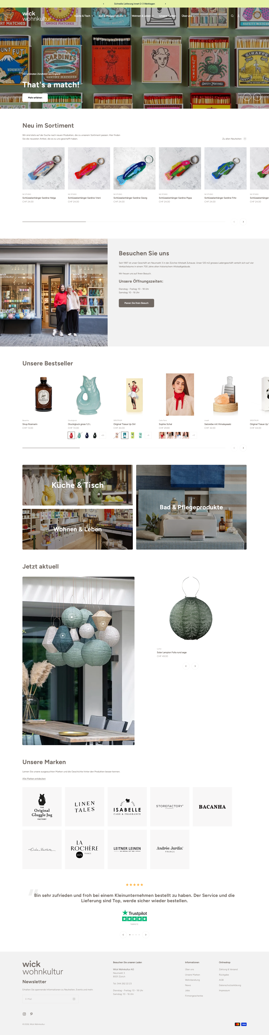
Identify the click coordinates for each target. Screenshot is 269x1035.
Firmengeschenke (194, 995)
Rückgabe (224, 974)
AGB (221, 980)
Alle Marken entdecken (34, 778)
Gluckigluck (72, 420)
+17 (193, 435)
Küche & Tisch (82, 15)
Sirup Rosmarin (29, 424)
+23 (102, 435)
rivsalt (206, 420)
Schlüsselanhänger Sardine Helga (39, 198)
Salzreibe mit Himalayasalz (217, 424)
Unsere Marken (167, 15)
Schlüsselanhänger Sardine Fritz (220, 198)
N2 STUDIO (26, 194)
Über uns (187, 15)
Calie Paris (163, 420)
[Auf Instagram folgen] (24, 1014)
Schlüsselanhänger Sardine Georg (130, 198)
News (188, 985)
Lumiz (159, 649)
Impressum (224, 990)
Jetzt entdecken (134, 74)
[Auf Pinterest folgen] (31, 1014)
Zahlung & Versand (228, 969)
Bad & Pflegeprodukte (111, 15)
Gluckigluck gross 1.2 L (79, 424)
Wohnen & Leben (141, 15)
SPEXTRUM (117, 420)
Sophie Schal (165, 424)
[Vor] (165, 4)
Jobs (187, 990)
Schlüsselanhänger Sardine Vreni (84, 198)
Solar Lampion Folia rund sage (172, 652)
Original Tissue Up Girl (124, 424)
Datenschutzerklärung (230, 985)
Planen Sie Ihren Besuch (136, 303)
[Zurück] (103, 4)
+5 (148, 435)
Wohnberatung (192, 980)
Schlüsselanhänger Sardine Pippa (175, 198)
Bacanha (25, 420)
